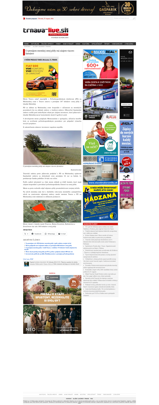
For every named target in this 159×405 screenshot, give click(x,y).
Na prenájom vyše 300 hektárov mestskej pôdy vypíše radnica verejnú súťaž (48, 243)
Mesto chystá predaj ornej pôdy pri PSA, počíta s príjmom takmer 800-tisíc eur (49, 252)
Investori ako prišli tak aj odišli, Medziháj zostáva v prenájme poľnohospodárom (50, 254)
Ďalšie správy (47, 44)
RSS (91, 398)
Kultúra (85, 44)
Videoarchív (117, 44)
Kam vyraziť (68, 44)
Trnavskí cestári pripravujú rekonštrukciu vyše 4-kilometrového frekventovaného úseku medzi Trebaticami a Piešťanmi (99, 242)
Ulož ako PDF (28, 259)
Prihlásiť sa (26, 401)
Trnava (45, 264)
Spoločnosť (97, 44)
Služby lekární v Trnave (42, 46)
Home (26, 44)
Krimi (78, 44)
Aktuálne (35, 44)
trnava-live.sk (48, 401)
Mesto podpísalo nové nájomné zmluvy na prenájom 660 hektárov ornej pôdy (49, 245)
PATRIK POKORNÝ (40, 262)
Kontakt (27, 46)
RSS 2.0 (50, 264)
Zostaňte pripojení (31, 19)
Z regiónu (129, 44)
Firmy (58, 44)
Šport (107, 44)
